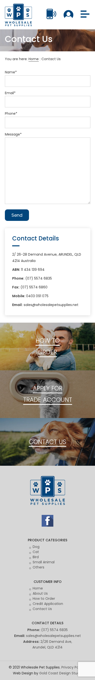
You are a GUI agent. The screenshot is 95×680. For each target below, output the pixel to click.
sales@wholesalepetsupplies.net (53, 635)
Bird (36, 557)
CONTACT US (47, 442)
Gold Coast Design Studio (60, 673)
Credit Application (48, 603)
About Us (40, 593)
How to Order (44, 598)
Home (33, 59)
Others (38, 567)
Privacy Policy (72, 667)
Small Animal (44, 562)
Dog (36, 546)
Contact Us (42, 608)
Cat (36, 551)
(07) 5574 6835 (54, 629)
